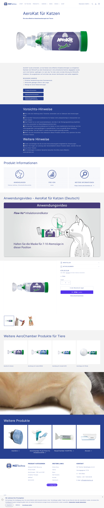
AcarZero (15, 451)
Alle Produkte (55, 474)
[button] (36, 3)
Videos (54, 469)
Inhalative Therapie (33, 474)
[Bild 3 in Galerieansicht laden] (30, 321)
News (53, 472)
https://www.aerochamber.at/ (83, 185)
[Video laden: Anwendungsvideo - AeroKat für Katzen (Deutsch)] (52, 230)
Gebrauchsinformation (31, 94)
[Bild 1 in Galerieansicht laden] (9, 321)
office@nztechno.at (87, 480)
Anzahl (62, 279)
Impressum (55, 480)
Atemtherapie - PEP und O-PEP (36, 472)
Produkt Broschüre (30, 90)
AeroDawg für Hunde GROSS (35, 366)
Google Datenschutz (81, 502)
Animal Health (31, 469)
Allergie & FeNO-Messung (35, 467)
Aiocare (87, 451)
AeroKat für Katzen (9, 366)
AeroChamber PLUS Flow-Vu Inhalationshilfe (40, 451)
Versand (68, 272)
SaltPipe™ (30, 477)
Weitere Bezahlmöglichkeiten (76, 295)
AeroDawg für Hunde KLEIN (59, 366)
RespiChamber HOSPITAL (63, 451)
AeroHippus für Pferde (82, 366)
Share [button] (63, 276)
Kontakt (54, 477)
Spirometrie (31, 480)
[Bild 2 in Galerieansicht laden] (20, 321)
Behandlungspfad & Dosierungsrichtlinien (31, 98)
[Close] (102, 497)
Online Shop (55, 467)
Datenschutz (72, 502)
